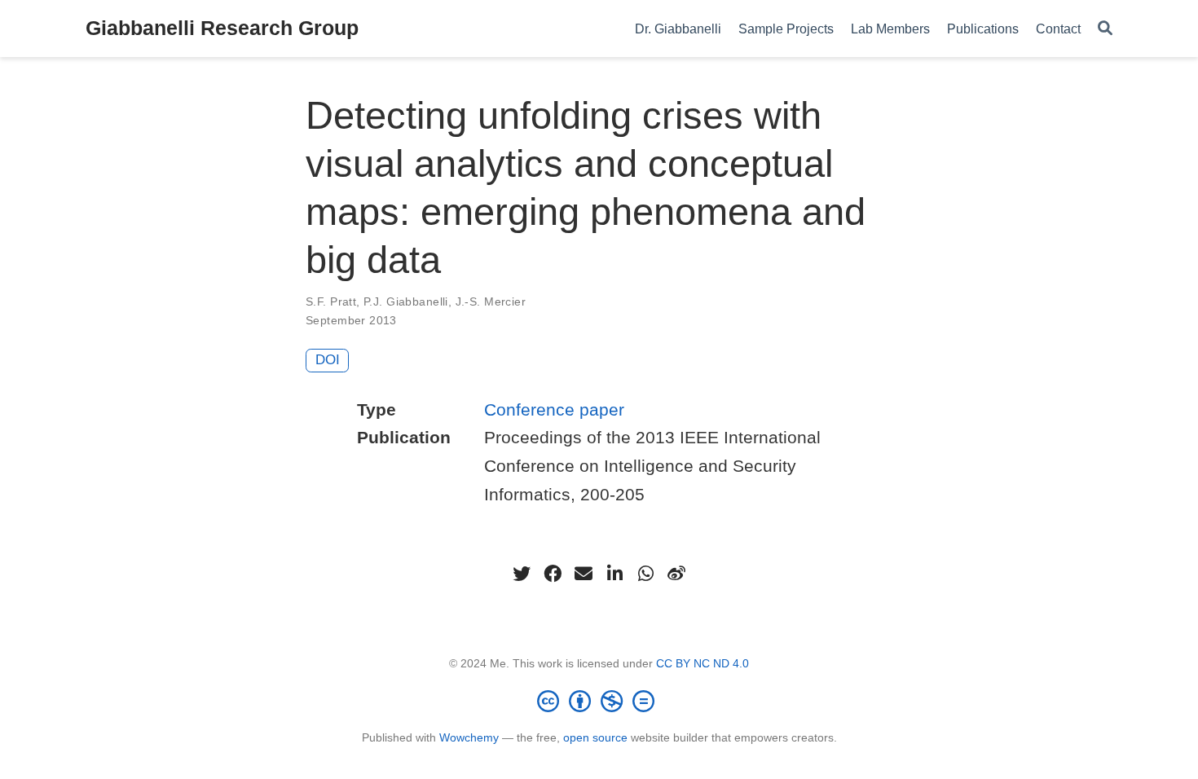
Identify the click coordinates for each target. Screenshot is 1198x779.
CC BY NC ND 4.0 (702, 663)
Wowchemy (469, 737)
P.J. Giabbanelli (405, 301)
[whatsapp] (645, 573)
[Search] (1105, 29)
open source (595, 737)
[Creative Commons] (599, 700)
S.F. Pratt (331, 301)
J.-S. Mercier (491, 301)
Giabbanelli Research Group (222, 27)
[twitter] (521, 573)
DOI (327, 359)
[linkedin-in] (614, 573)
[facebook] (552, 573)
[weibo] (676, 573)
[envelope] (583, 573)
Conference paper (554, 409)
